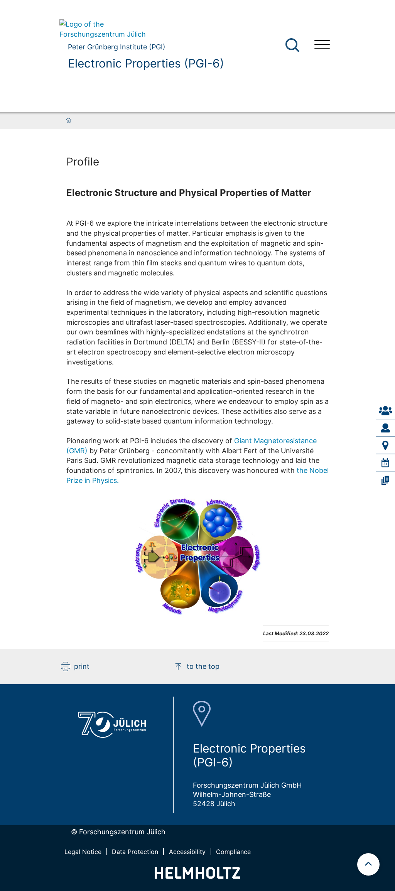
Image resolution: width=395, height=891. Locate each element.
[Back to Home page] (141, 29)
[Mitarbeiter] (385, 428)
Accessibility (187, 852)
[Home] (68, 121)
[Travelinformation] (385, 445)
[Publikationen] (385, 480)
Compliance (233, 852)
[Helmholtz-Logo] (197, 876)
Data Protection (135, 852)
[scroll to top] (368, 864)
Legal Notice (82, 852)
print (81, 666)
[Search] (293, 45)
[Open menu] (322, 45)
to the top (203, 666)
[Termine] (385, 462)
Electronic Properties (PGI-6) (146, 63)
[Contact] (385, 410)
